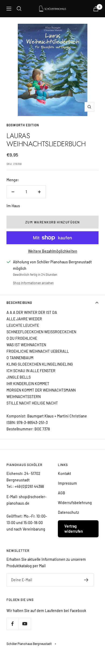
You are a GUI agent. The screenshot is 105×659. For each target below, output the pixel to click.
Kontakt (64, 473)
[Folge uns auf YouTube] (25, 624)
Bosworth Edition (22, 125)
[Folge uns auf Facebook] (12, 624)
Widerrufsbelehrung (75, 502)
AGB (61, 493)
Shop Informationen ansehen (33, 283)
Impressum (67, 483)
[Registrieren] (86, 580)
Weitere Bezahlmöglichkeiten (52, 251)
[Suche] (19, 8)
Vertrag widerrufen (73, 529)
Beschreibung (19, 302)
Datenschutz (68, 512)
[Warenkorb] (96, 8)
